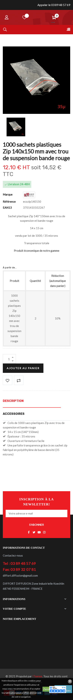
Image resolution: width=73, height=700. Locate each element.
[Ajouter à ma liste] (7, 380)
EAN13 (7, 207)
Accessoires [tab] (14, 414)
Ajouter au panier (23, 368)
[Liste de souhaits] (24, 17)
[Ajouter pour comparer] (18, 380)
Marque (8, 194)
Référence (9, 201)
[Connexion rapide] (6, 17)
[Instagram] (44, 532)
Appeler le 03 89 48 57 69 (53, 5)
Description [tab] (13, 401)
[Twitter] (33, 532)
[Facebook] (28, 532)
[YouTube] (39, 532)
